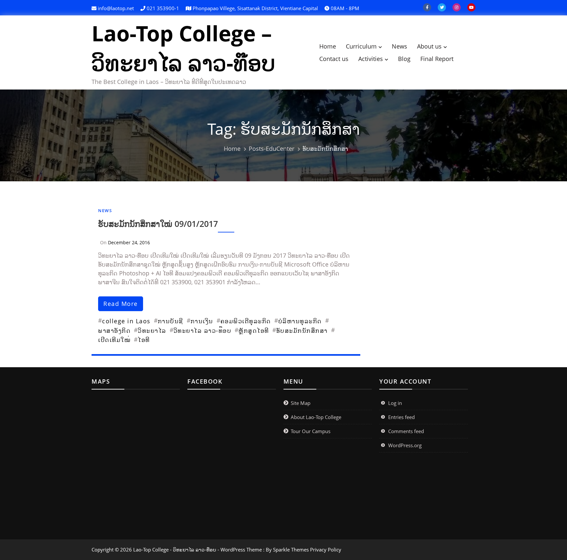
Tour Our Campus (310, 431)
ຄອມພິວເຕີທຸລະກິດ (245, 321)
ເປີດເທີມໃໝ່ (114, 340)
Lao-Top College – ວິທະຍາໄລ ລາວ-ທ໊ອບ (183, 48)
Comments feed (406, 431)
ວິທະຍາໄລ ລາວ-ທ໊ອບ (203, 330)
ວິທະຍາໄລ (152, 330)
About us (429, 46)
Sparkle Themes (291, 549)
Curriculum (361, 46)
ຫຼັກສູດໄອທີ (254, 330)
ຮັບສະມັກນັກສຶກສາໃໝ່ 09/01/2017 (158, 223)
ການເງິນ (202, 321)
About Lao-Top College (316, 417)
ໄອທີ (144, 340)
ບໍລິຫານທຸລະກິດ (300, 321)
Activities (370, 59)
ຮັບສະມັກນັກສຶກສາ (302, 330)
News (399, 46)
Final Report (436, 59)
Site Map (300, 403)
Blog (404, 59)
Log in (395, 403)
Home (327, 46)
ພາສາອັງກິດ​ (114, 330)
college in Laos (126, 321)
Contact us (333, 59)
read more (120, 304)
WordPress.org (405, 445)
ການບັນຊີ (170, 321)
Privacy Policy (325, 549)
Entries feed (401, 417)
